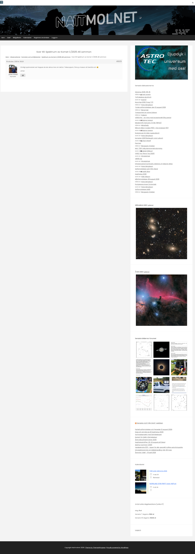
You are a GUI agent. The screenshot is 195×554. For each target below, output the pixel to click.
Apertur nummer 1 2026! (143, 445)
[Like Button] (22, 75)
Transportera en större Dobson (146, 113)
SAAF (9, 38)
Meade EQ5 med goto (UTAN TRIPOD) (148, 123)
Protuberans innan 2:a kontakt (145, 184)
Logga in (54, 38)
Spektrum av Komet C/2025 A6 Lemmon (56, 57)
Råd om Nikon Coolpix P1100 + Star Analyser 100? (152, 128)
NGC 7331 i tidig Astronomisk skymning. (148, 148)
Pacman (138, 143)
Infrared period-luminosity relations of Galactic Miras (154, 164)
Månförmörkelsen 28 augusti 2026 (147, 179)
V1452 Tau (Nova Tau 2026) (145, 154)
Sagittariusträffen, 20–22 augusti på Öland (150, 442)
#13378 (119, 61)
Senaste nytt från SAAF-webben (150, 423)
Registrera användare (41, 38)
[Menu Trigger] (1, 2)
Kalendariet (27, 38)
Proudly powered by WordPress (117, 548)
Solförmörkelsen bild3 (142, 189)
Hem (3, 38)
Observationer (15, 57)
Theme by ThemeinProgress (95, 548)
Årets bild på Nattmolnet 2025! (146, 440)
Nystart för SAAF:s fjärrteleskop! (146, 437)
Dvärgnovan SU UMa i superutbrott (147, 133)
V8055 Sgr (138, 159)
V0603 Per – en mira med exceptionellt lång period (153, 118)
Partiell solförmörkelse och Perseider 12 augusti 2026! (153, 429)
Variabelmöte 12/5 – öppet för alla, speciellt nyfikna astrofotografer (159, 447)
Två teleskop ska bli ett (143, 97)
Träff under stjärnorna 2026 (158, 471)
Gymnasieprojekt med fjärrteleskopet (148, 435)
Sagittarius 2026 (140, 174)
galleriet (150, 205)
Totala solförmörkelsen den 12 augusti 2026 (150, 107)
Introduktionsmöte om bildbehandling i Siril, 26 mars (153, 450)
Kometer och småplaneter (31, 57)
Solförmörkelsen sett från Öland (146, 169)
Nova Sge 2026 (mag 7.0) (144, 102)
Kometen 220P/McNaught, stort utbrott (149, 138)
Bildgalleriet (17, 38)
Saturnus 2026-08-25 (142, 92)
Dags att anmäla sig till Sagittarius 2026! (149, 432)
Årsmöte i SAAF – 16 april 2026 (145, 453)
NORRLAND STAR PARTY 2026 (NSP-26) (163, 484)
